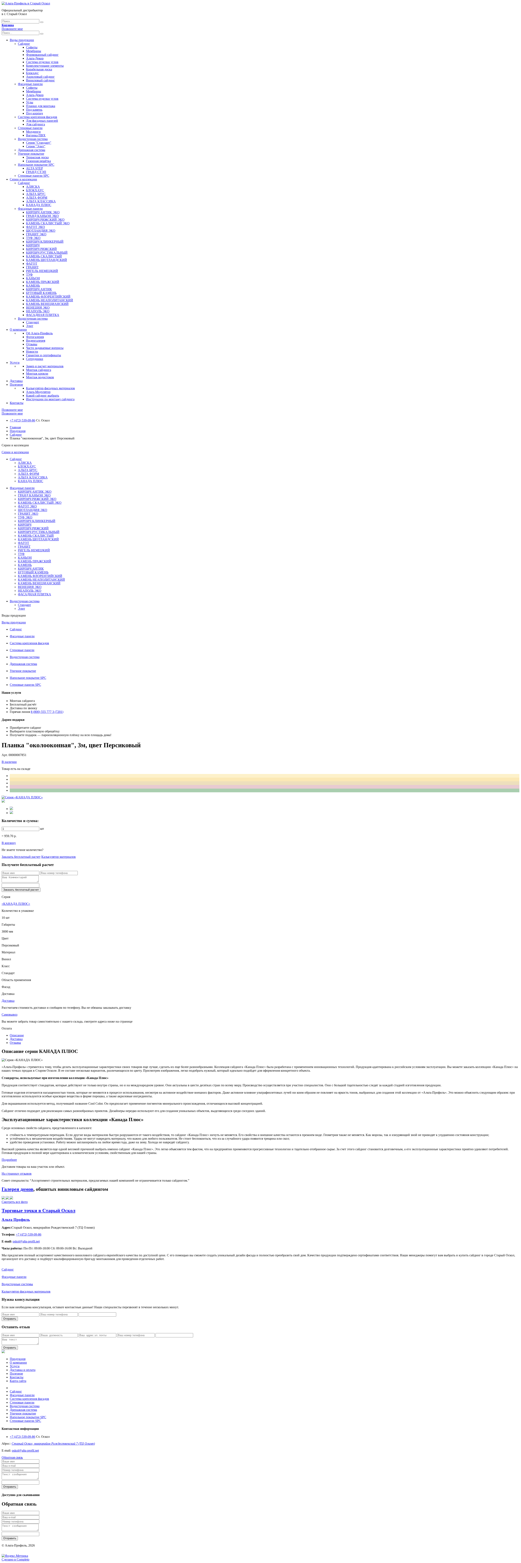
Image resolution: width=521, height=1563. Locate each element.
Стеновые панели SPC (33, 175)
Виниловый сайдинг (40, 80)
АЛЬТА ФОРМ (36, 197)
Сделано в (15, 1559)
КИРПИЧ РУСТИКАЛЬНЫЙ (47, 252)
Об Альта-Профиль (39, 333)
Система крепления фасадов (37, 117)
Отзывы (31, 344)
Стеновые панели (30, 128)
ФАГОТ (31, 263)
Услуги (15, 362)
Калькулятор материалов (58, 856)
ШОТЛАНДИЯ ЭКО (40, 230)
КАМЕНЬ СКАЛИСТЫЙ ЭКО (48, 223)
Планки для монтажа (40, 106)
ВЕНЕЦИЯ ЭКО (38, 307)
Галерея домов (17, 1189)
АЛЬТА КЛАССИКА (41, 201)
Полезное (16, 384)
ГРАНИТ (32, 267)
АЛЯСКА (33, 186)
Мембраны (33, 51)
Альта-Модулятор (38, 392)
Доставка (16, 381)
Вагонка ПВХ (36, 135)
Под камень (34, 109)
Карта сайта (18, 1381)
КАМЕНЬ (33, 285)
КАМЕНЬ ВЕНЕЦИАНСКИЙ (47, 304)
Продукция (17, 431)
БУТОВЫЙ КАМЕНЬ (41, 293)
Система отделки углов (42, 62)
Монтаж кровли (37, 373)
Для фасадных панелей (42, 120)
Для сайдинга (35, 124)
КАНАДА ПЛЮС (38, 205)
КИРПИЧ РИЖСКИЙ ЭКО (45, 219)
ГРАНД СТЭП (36, 172)
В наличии (9, 762)
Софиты (31, 47)
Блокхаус (32, 73)
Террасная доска (37, 157)
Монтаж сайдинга (38, 370)
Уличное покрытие (31, 153)
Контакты (16, 403)
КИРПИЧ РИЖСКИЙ (41, 249)
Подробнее (9, 1159)
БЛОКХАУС (35, 190)
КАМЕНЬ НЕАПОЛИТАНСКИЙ (49, 300)
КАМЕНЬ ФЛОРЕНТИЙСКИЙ (48, 296)
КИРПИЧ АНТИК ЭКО (43, 212)
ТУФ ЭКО (33, 238)
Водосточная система (33, 139)
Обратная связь (12, 1457)
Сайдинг (24, 43)
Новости (32, 351)
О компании (18, 329)
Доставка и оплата (22, 1370)
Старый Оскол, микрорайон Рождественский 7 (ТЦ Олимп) (53, 1443)
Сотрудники (34, 359)
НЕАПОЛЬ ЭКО (37, 311)
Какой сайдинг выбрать (42, 395)
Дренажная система (31, 150)
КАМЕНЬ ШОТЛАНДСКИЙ (46, 260)
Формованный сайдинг (42, 54)
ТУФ (29, 274)
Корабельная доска (39, 69)
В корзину (9, 843)
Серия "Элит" (35, 146)
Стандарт (32, 322)
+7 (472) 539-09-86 (22, 420)
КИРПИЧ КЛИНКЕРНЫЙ (44, 241)
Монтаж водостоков (40, 377)
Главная (15, 427)
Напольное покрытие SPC (36, 164)
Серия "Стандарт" (38, 142)
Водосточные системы (17, 1284)
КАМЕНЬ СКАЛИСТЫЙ (44, 256)
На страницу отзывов (17, 1173)
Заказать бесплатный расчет (21, 856)
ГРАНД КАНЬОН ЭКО (42, 216)
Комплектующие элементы (45, 65)
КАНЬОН (33, 278)
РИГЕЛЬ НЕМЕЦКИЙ (42, 271)
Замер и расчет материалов (44, 366)
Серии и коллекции (23, 179)
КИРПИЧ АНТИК (39, 289)
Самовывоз (9, 1014)
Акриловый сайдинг (40, 76)
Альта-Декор (35, 58)
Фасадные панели (30, 84)
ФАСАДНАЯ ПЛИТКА (42, 315)
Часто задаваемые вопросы (44, 348)
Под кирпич (34, 113)
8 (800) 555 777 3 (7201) (47, 711)
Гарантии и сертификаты (43, 355)
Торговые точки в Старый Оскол (38, 1210)
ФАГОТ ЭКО (35, 227)
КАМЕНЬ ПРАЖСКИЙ (42, 282)
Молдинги (33, 131)
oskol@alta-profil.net (25, 1450)
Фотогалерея (35, 337)
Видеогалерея (35, 340)
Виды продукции (22, 40)
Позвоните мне (12, 29)
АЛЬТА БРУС (36, 194)
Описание (17, 1035)
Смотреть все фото (15, 1202)
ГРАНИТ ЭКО (36, 234)
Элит (29, 326)
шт (42, 828)
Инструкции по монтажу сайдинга (50, 399)
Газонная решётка (38, 161)
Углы (29, 102)
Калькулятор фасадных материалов (50, 388)
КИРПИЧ (32, 245)
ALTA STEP (34, 168)
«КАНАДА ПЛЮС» (16, 904)
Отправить (9, 1318)
